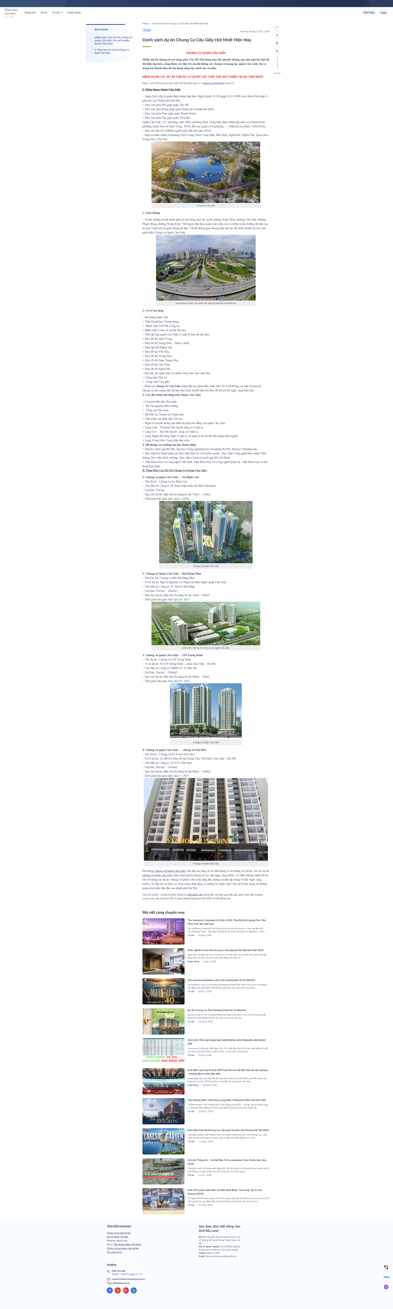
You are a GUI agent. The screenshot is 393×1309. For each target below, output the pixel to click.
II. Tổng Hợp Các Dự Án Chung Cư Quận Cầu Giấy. (112, 51)
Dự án (44, 12)
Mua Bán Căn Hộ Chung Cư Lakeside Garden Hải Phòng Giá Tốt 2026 (228, 1130)
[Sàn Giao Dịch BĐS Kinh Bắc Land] (11, 12)
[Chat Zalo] (386, 1277)
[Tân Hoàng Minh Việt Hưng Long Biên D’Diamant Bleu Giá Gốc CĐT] (163, 1111)
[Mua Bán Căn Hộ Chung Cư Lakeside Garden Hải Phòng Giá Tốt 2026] (163, 1141)
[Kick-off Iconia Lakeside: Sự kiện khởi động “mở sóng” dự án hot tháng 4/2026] (163, 1201)
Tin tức (56, 12)
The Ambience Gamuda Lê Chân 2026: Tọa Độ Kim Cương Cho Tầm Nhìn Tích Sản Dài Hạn (227, 922)
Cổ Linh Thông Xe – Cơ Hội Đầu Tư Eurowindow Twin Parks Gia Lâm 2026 (227, 1161)
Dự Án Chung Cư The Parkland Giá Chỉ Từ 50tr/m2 (217, 1010)
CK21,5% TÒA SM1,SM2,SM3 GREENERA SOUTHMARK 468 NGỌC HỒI (227, 1042)
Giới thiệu (369, 12)
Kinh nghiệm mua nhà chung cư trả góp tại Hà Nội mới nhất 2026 (226, 950)
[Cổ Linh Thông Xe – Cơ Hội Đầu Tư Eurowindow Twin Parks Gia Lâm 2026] (163, 1171)
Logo (383, 12)
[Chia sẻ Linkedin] (277, 51)
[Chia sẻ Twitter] (277, 43)
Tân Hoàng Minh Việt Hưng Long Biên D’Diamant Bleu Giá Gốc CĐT (227, 1100)
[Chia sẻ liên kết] (277, 27)
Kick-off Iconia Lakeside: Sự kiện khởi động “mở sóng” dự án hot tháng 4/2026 (225, 1191)
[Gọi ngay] (386, 1267)
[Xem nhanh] (91, 29)
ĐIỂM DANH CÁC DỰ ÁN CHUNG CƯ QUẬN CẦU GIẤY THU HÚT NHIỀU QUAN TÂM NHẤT (113, 40)
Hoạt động (193, 1085)
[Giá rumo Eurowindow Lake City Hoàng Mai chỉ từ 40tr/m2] (163, 991)
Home (145, 23)
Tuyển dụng (74, 12)
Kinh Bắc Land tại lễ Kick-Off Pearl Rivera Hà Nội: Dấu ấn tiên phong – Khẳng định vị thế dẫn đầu (228, 1071)
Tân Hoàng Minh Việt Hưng (127, 1244)
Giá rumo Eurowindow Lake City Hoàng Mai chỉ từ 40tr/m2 (221, 980)
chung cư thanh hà (213, 83)
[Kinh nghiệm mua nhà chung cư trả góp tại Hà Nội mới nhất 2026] (163, 961)
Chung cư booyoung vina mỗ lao (123, 1248)
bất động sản (195, 894)
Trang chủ (30, 12)
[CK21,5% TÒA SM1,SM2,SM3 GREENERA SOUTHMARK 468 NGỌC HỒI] (163, 1051)
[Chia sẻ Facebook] (277, 35)
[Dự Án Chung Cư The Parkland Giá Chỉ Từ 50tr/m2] (163, 1021)
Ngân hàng (194, 961)
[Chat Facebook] (386, 1287)
